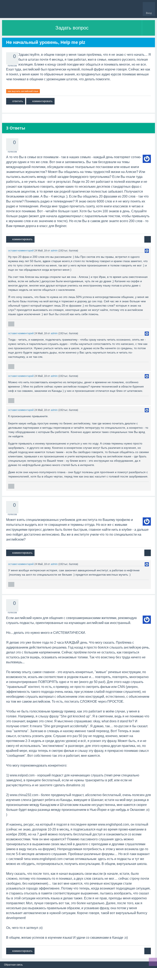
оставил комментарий (21, 250)
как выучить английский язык (23, 91)
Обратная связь (13, 964)
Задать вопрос (72, 28)
